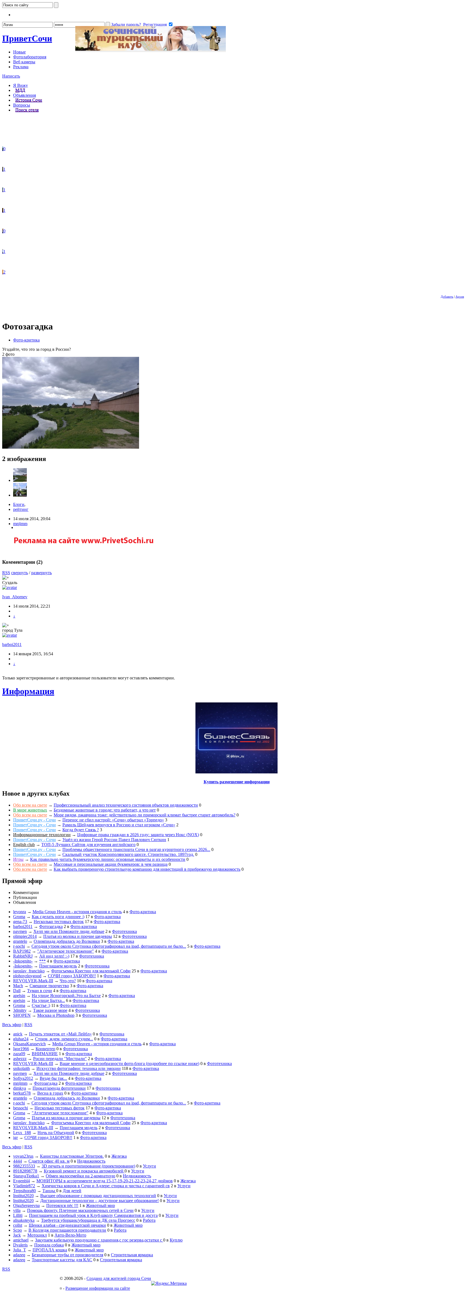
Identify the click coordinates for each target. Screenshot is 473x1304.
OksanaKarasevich (29, 1043)
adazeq (19, 1254)
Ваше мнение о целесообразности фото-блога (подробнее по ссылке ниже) (129, 1063)
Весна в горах (50, 1093)
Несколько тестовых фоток (59, 921)
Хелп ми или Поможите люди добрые (68, 931)
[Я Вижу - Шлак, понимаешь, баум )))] (2, 148)
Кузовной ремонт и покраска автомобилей (84, 1171)
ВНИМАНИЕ (45, 1053)
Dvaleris (20, 1245)
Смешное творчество (49, 985)
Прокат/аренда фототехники (59, 1088)
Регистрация (155, 24)
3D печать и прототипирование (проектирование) (88, 1166)
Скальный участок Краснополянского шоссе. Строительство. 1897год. (128, 854)
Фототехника (124, 931)
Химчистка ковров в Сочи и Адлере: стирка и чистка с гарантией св (106, 1185)
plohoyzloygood (27, 975)
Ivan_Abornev (14, 596)
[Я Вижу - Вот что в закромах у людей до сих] (2, 210)
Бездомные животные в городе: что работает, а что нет (105, 810)
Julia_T (19, 1250)
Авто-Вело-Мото (70, 1235)
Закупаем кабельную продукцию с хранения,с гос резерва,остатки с (99, 1240)
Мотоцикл (37, 1235)
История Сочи (28, 100)
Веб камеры (24, 61)
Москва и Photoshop (55, 1015)
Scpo (17, 1230)
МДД (20, 90)
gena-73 (20, 921)
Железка (119, 1156)
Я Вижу (20, 85)
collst (17, 1225)
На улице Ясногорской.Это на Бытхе (66, 995)
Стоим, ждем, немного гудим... (64, 1039)
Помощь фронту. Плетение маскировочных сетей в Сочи (80, 1210)
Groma (19, 916)
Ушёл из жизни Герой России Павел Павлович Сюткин (114, 839)
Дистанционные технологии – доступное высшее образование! (99, 1200)
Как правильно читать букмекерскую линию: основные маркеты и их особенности (107, 859)
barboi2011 (12, 644)
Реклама (20, 66)
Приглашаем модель (58, 966)
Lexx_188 (22, 1132)
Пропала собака (49, 1245)
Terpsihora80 (24, 1190)
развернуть (41, 572)
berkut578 (22, 1093)
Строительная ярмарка (132, 1254)
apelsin (19, 995)
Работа (149, 1220)
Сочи (27, 38)
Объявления (24, 95)
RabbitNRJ (23, 956)
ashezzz (20, 1058)
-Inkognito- (23, 961)
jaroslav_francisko (29, 971)
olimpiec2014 (25, 936)
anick (17, 1034)
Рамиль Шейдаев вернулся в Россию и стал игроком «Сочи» (118, 824)
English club (24, 844)
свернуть (19, 572)
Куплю (176, 1240)
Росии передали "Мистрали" (60, 1058)
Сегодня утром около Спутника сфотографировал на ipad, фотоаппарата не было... (108, 946)
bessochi (20, 1108)
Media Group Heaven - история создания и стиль (77, 911)
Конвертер (45, 1048)
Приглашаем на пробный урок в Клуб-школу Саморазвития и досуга (93, 1215)
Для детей (72, 1190)
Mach (18, 985)
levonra (19, 911)
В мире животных (30, 810)
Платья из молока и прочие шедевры (77, 936)
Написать (11, 76)
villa (17, 1210)
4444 (17, 1161)
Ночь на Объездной (56, 1132)
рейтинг (20, 509)
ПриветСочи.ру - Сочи (34, 820)
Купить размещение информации (237, 781)
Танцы (49, 1190)
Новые (19, 52)
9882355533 (24, 1166)
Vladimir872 (24, 1185)
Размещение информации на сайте (97, 1288)
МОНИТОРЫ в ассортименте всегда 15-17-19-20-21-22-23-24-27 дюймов (104, 1180)
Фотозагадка (51, 926)
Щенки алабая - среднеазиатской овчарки (67, 1225)
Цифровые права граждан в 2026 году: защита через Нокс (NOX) (138, 834)
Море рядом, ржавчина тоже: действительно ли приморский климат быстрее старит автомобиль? (144, 815)
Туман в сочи (39, 990)
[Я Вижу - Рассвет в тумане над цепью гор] (2, 189)
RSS (6, 572)
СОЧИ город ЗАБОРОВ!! (72, 975)
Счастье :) (41, 1005)
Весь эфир (11, 1024)
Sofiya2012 (23, 1078)
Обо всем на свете (30, 805)
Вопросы (21, 105)
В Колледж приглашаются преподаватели (67, 1230)
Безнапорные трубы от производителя (67, 1254)
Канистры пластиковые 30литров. (72, 1156)
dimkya (19, 1088)
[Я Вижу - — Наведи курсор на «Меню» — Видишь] (2, 251)
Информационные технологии (42, 834)
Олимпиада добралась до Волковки (67, 941)
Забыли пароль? (126, 24)
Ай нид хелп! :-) (54, 956)
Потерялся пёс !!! (62, 1205)
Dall (17, 990)
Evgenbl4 (21, 1180)
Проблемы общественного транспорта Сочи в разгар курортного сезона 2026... (136, 849)
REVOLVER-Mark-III (33, 980)
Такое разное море (50, 1010)
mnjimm (20, 523)
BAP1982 (22, 951)
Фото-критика (26, 340)
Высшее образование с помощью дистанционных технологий (98, 1195)
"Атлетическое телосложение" (65, 951)
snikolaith (21, 1068)
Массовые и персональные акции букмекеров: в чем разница (111, 864)
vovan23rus (23, 1156)
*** (42, 961)
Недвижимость (91, 1161)
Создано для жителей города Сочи (118, 1278)
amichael (20, 1240)
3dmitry (20, 1010)
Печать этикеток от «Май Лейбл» (60, 1034)
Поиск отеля (27, 110)
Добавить (447, 296)
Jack (17, 1235)
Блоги (18, 504)
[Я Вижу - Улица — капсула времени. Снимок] (2, 231)
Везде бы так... (53, 1078)
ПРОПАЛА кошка (50, 1250)
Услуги (149, 1166)
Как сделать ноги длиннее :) (58, 916)
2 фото (8, 354)
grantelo (20, 941)
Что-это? (68, 980)
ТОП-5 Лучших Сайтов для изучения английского (88, 844)
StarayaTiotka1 (26, 1176)
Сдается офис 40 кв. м (49, 1161)
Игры (18, 859)
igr (15, 1137)
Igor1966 (21, 1048)
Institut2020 (23, 1195)
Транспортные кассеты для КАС (62, 1259)
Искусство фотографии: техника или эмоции (78, 1068)
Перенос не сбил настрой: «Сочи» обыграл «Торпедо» (113, 820)
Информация (28, 691)
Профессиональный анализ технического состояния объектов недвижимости (126, 805)
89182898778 (25, 1171)
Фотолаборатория (29, 57)
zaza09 (19, 1053)
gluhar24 (20, 1039)
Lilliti (17, 1215)
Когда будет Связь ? (80, 829)
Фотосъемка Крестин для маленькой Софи (91, 971)
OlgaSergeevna (26, 1205)
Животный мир (100, 1205)
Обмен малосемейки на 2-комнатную (80, 1176)
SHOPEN (22, 1015)
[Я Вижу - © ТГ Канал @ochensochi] (2, 272)
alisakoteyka (23, 1220)
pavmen (20, 931)
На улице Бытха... (48, 1000)
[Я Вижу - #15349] (2, 169)
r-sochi (19, 946)
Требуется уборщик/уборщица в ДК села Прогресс (88, 1220)
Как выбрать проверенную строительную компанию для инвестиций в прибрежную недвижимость (147, 869)
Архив (459, 296)
